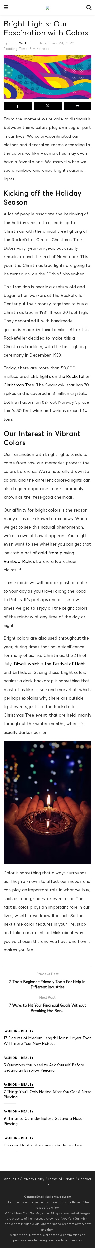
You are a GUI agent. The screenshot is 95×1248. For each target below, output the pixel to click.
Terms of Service (61, 1179)
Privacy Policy (33, 1179)
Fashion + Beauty (19, 1031)
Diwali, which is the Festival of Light (49, 664)
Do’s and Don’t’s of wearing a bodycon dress (43, 1145)
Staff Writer (19, 43)
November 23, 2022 (57, 43)
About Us (11, 1179)
